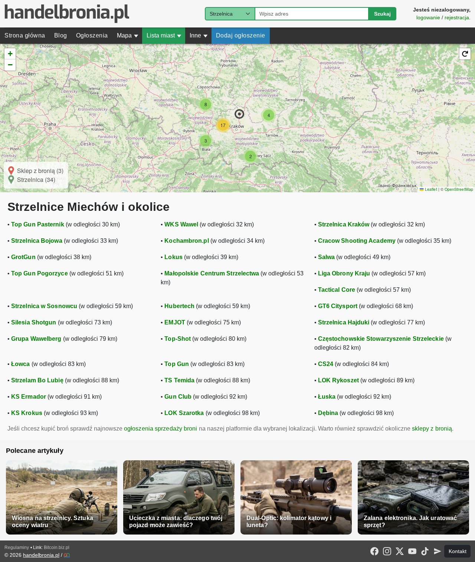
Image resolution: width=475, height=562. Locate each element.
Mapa (127, 35)
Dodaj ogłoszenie (240, 35)
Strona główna (24, 35)
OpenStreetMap (459, 189)
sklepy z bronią (432, 428)
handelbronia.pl (41, 555)
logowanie (428, 17)
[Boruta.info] (67, 555)
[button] (239, 114)
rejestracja (457, 17)
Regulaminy (16, 547)
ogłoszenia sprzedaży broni (160, 428)
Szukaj (382, 14)
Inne (199, 35)
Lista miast (164, 35)
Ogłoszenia (92, 35)
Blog (60, 35)
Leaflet (430, 189)
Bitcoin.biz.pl (56, 547)
